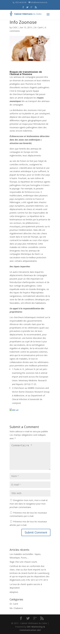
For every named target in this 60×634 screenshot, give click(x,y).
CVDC (15, 27)
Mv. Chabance (16, 608)
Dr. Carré (38, 27)
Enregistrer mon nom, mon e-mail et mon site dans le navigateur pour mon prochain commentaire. (29, 504)
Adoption (14, 592)
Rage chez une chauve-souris (23, 561)
